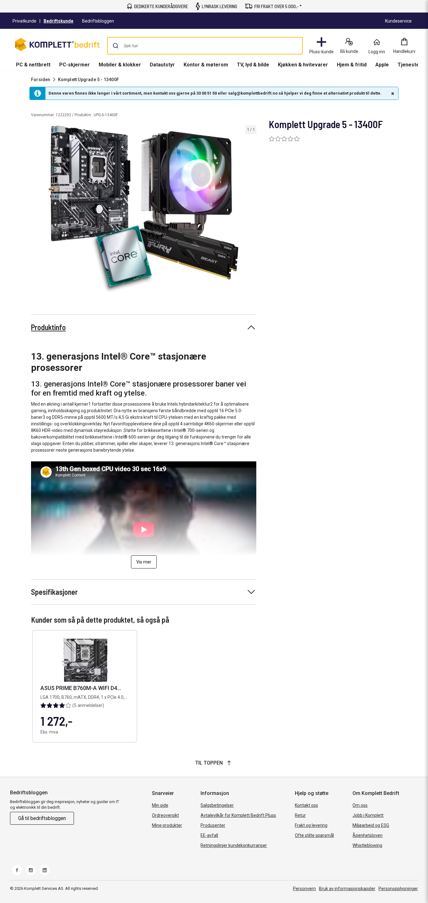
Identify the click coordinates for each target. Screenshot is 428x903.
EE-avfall (209, 835)
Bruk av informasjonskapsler (347, 888)
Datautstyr (162, 65)
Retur (300, 815)
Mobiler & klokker (120, 65)
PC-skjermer (74, 65)
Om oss (360, 805)
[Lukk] (392, 93)
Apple (382, 65)
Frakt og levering (311, 825)
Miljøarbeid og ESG (370, 825)
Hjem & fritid (352, 65)
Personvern (304, 888)
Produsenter (213, 825)
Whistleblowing (367, 845)
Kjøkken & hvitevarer (303, 65)
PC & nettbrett (33, 65)
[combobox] (205, 45)
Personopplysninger (398, 888)
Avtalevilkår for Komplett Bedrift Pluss (238, 815)
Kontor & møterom (206, 65)
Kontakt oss (306, 805)
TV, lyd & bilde (253, 65)
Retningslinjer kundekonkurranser (234, 845)
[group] (143, 208)
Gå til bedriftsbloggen (42, 818)
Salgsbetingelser (217, 805)
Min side (160, 805)
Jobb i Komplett (368, 815)
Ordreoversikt (165, 815)
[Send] (115, 45)
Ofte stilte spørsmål (314, 835)
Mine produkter (167, 825)
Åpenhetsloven (367, 835)
